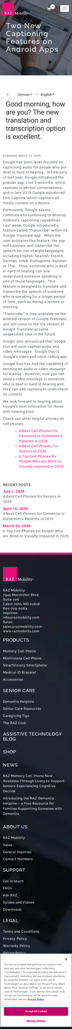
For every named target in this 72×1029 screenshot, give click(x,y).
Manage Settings (36, 1020)
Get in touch (13, 881)
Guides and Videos (18, 902)
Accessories (13, 679)
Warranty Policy (16, 946)
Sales (7, 845)
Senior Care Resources (22, 709)
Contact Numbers (18, 859)
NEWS (10, 764)
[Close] (66, 959)
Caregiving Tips (16, 716)
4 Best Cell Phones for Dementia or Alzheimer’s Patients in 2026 (41, 436)
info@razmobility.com (21, 617)
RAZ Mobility (14, 838)
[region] (36, 990)
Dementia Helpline (18, 701)
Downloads (12, 909)
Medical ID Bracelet (19, 672)
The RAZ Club (14, 723)
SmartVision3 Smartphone (25, 665)
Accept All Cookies (36, 1011)
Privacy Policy (15, 939)
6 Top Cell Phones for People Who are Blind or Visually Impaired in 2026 (41, 461)
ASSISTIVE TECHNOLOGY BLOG (32, 736)
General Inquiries (17, 852)
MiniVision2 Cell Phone (22, 658)
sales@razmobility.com (22, 627)
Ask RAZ (10, 895)
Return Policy (14, 953)
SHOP (9, 751)
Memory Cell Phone (19, 651)
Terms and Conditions (21, 931)
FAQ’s (7, 888)
